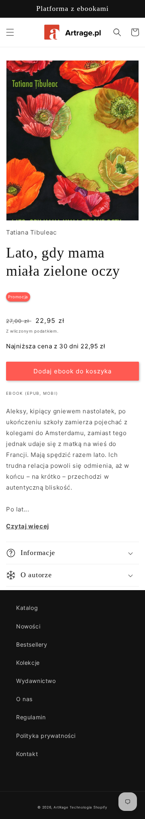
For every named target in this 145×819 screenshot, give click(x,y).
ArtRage (61, 807)
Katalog (27, 607)
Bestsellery (32, 644)
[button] (10, 32)
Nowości (28, 626)
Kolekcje (28, 662)
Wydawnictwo (36, 680)
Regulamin (31, 717)
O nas (24, 698)
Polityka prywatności (46, 735)
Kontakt (27, 753)
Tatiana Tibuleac (31, 232)
